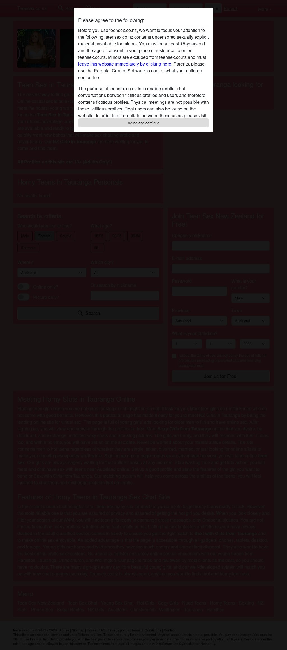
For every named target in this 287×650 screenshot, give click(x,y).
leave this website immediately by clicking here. (125, 64)
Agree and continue (143, 122)
